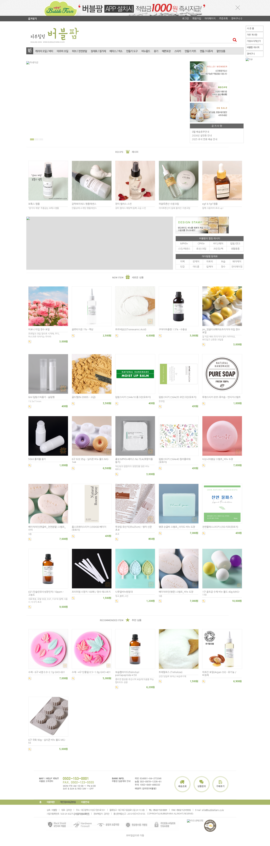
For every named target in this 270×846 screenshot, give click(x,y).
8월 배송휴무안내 (200, 132)
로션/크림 (201, 249)
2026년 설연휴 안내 (202, 135)
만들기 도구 (132, 51)
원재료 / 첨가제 (98, 51)
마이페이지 (210, 18)
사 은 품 (250, 28)
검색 (233, 40)
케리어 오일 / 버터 (44, 51)
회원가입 (196, 18)
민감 (182, 267)
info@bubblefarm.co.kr (213, 810)
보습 (223, 261)
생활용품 (235, 249)
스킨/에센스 (184, 249)
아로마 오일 (62, 51)
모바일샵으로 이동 (135, 835)
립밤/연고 (235, 243)
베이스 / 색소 (116, 51)
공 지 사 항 (216, 126)
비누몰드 (145, 51)
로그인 (185, 18)
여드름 (196, 267)
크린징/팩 (218, 249)
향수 (223, 267)
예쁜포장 (166, 51)
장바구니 (251, 54)
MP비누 (184, 243)
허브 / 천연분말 (79, 51)
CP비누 (201, 243)
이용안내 (85, 802)
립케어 (209, 267)
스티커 (177, 51)
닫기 (238, 7)
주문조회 (223, 18)
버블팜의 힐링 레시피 (209, 238)
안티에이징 (236, 267)
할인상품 (220, 51)
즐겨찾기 (32, 19)
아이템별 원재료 (210, 256)
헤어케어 (236, 261)
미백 (182, 261)
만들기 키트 (190, 51)
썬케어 (196, 261)
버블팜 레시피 (253, 47)
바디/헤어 (218, 243)
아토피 (209, 261)
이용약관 (51, 802)
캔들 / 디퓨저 (206, 51)
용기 (156, 51)
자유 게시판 (252, 35)
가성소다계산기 (254, 41)
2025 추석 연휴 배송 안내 (204, 139)
